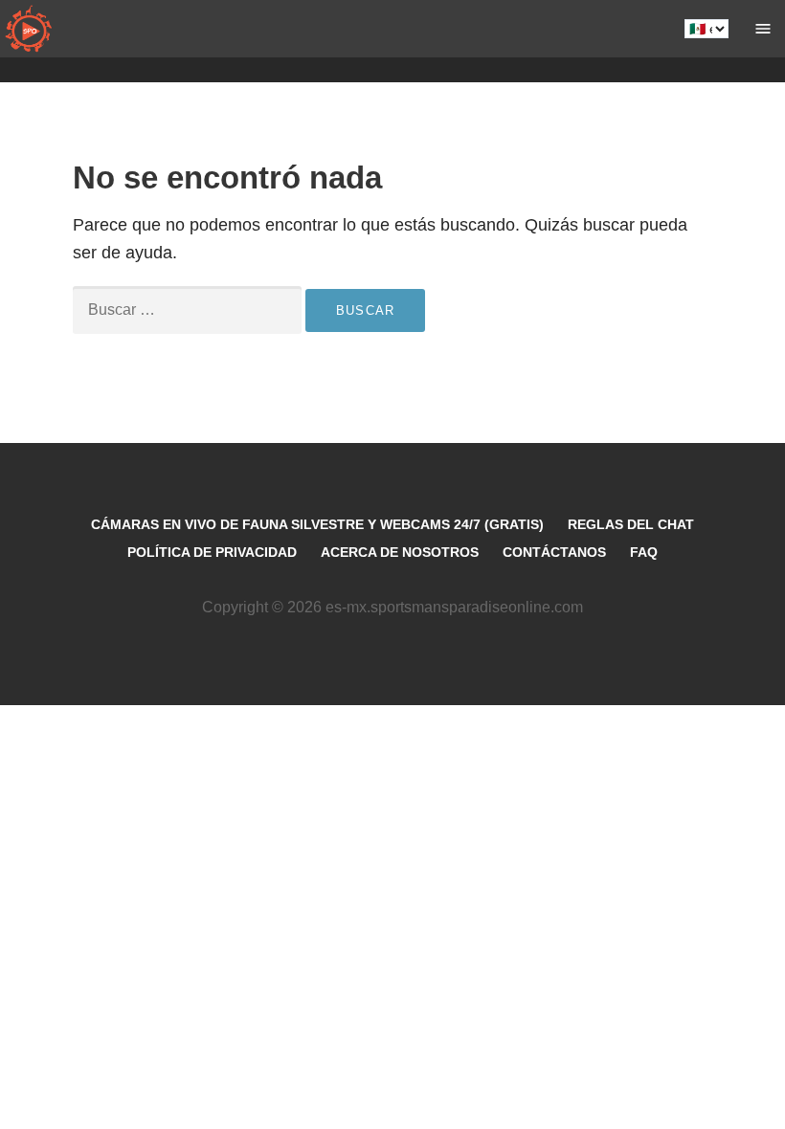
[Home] (29, 29)
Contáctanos (554, 552)
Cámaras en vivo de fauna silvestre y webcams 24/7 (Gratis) (317, 524)
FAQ (644, 552)
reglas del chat (631, 524)
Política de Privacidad (212, 552)
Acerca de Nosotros (400, 552)
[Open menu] (763, 28)
